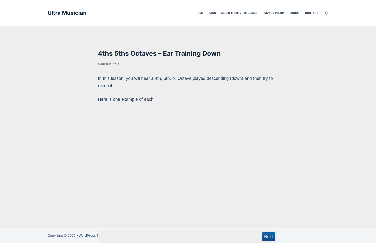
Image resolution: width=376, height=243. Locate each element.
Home (199, 13)
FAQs (212, 13)
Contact (311, 13)
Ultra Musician (67, 13)
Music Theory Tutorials (239, 13)
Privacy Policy (274, 13)
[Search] (326, 13)
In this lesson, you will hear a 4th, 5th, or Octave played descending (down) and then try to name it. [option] (185, 89)
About (295, 13)
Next (268, 236)
